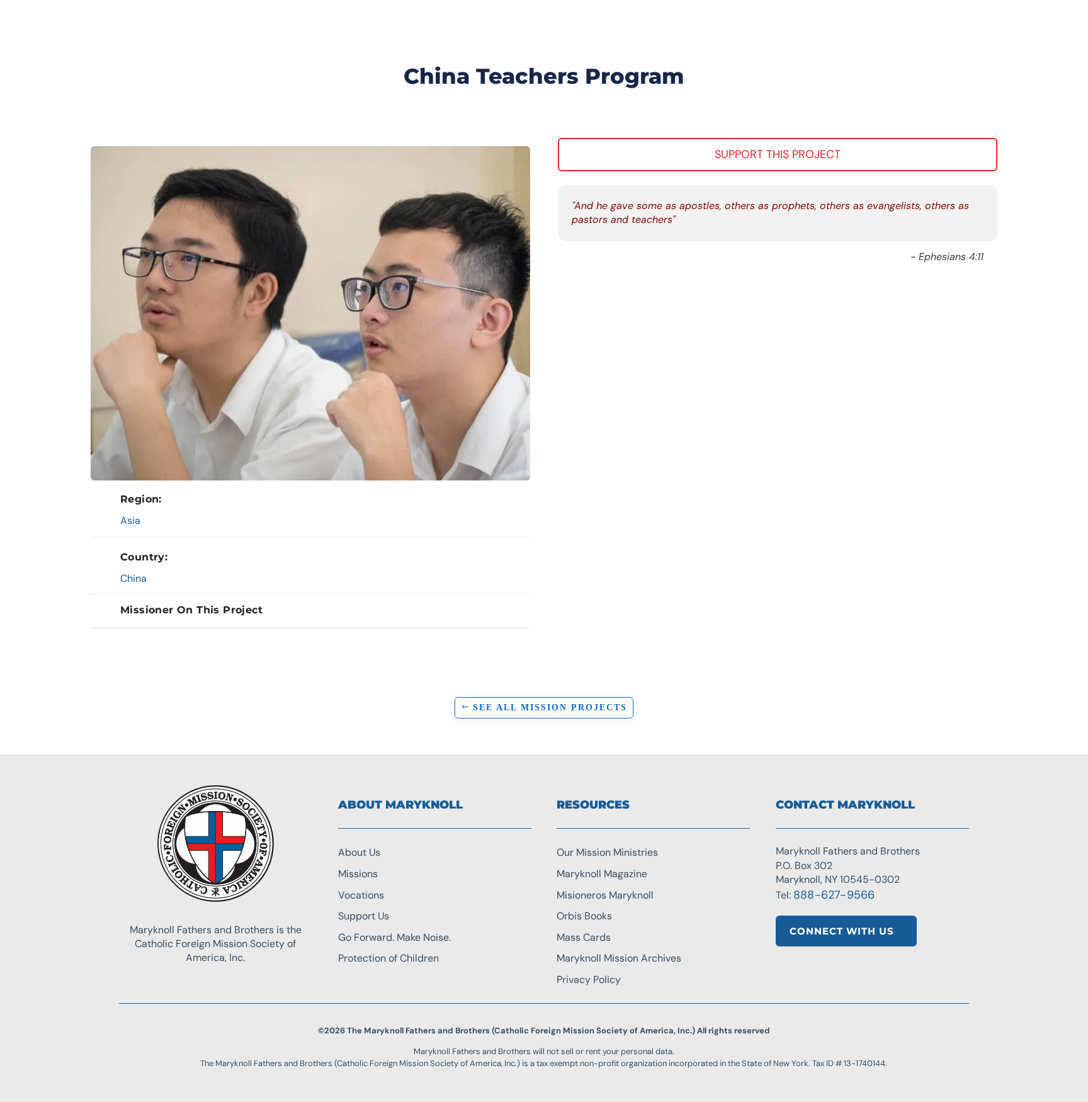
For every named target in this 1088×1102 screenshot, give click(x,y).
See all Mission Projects (550, 707)
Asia (130, 520)
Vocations (361, 895)
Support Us (363, 916)
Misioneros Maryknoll (605, 895)
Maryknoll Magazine (602, 873)
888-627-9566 (834, 894)
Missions (358, 873)
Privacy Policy (589, 979)
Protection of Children (388, 958)
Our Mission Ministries (607, 852)
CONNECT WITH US (842, 931)
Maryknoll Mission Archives (619, 958)
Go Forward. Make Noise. (394, 937)
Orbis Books (584, 916)
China (133, 578)
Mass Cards (584, 937)
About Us (359, 852)
